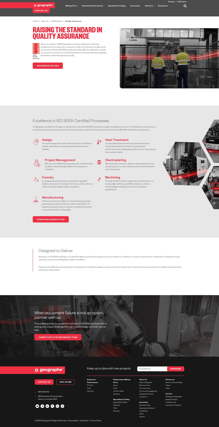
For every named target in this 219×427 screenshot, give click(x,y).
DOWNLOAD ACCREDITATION (51, 220)
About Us (149, 6)
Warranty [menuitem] (90, 391)
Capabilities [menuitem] (143, 411)
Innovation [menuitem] (143, 402)
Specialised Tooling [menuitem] (121, 400)
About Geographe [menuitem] (145, 383)
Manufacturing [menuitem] (144, 405)
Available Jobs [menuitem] (171, 402)
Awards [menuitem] (142, 417)
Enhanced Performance (92, 6)
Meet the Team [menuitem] (144, 386)
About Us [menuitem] (143, 380)
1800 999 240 (43, 392)
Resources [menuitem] (170, 380)
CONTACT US (41, 11)
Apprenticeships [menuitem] (171, 400)
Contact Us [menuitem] (143, 397)
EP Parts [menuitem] (90, 386)
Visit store (182, 2)
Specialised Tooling (117, 6)
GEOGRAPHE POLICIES (48, 66)
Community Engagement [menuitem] (148, 391)
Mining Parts (71, 6)
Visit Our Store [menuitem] (118, 391)
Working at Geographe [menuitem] (174, 397)
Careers (171, 2)
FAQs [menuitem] (89, 388)
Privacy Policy (95, 421)
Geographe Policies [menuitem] (146, 394)
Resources (163, 6)
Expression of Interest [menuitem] (173, 405)
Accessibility (73, 421)
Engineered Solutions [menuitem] (147, 408)
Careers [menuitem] (169, 394)
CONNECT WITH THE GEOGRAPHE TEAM (58, 338)
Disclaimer (84, 421)
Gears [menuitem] (115, 386)
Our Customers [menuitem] (144, 388)
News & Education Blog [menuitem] (174, 383)
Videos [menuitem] (168, 386)
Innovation (135, 6)
